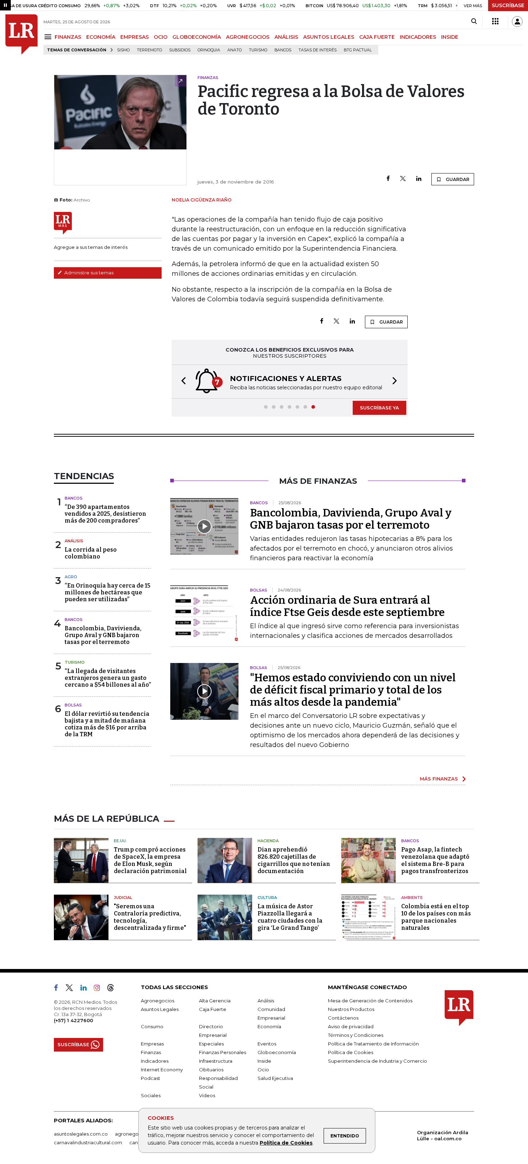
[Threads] (113, 989)
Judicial (123, 897)
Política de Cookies (286, 1143)
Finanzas (151, 1052)
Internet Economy (162, 1069)
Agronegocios (157, 1000)
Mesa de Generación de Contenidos (370, 1000)
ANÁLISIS (286, 37)
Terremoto (149, 50)
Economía (269, 1026)
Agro (71, 576)
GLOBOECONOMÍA (196, 37)
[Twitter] (403, 179)
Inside (264, 1061)
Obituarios (211, 1069)
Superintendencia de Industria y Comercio (377, 1061)
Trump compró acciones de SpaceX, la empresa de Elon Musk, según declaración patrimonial (150, 860)
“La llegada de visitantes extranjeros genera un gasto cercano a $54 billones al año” (108, 678)
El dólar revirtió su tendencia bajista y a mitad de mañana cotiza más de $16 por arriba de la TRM (107, 724)
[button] (181, 381)
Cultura (267, 897)
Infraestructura (215, 1061)
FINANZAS (68, 37)
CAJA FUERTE (377, 37)
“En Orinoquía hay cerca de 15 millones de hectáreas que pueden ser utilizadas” (107, 592)
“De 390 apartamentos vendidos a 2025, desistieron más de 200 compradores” (105, 514)
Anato (234, 50)
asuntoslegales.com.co (81, 1134)
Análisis (74, 540)
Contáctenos (343, 1018)
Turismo (258, 50)
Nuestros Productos (351, 1009)
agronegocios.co (135, 1134)
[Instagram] (100, 989)
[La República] (21, 34)
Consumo (152, 1026)
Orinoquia (209, 50)
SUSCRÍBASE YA (379, 408)
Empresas (152, 1044)
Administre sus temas (88, 272)
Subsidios (179, 50)
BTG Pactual (358, 50)
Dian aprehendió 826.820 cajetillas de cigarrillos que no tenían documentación (294, 860)
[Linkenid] (86, 989)
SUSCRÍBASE (508, 5)
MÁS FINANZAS (439, 779)
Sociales (151, 1095)
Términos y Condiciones (355, 1035)
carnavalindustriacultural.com (88, 1142)
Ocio (263, 1069)
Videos (207, 1095)
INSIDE (449, 37)
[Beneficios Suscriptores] (495, 21)
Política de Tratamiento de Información (373, 1044)
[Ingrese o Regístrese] (517, 21)
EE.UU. (120, 840)
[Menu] (49, 37)
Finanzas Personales (222, 1052)
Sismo (123, 50)
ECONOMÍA (100, 37)
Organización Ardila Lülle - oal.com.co (442, 1135)
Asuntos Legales (160, 1009)
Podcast (150, 1078)
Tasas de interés (317, 50)
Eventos (267, 1044)
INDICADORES (418, 37)
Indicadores (154, 1061)
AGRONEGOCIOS (247, 37)
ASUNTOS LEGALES (328, 37)
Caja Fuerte (212, 1009)
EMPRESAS (134, 37)
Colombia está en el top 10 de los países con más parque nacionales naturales (436, 917)
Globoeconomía (277, 1052)
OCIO (160, 37)
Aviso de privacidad (351, 1026)
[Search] (474, 21)
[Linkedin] (418, 179)
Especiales (211, 1044)
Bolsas (73, 705)
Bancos (282, 50)
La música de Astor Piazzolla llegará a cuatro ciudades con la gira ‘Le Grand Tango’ (290, 917)
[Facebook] (388, 179)
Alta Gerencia (215, 1000)
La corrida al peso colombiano (91, 553)
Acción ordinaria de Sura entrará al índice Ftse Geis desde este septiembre (347, 606)
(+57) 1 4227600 (73, 1020)
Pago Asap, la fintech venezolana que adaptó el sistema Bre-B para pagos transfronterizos (435, 860)
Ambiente (412, 897)
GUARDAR (457, 179)
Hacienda (268, 840)
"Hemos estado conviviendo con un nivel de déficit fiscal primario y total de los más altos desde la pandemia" (353, 690)
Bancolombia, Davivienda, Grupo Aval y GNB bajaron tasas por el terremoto (103, 635)
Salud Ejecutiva (275, 1078)
